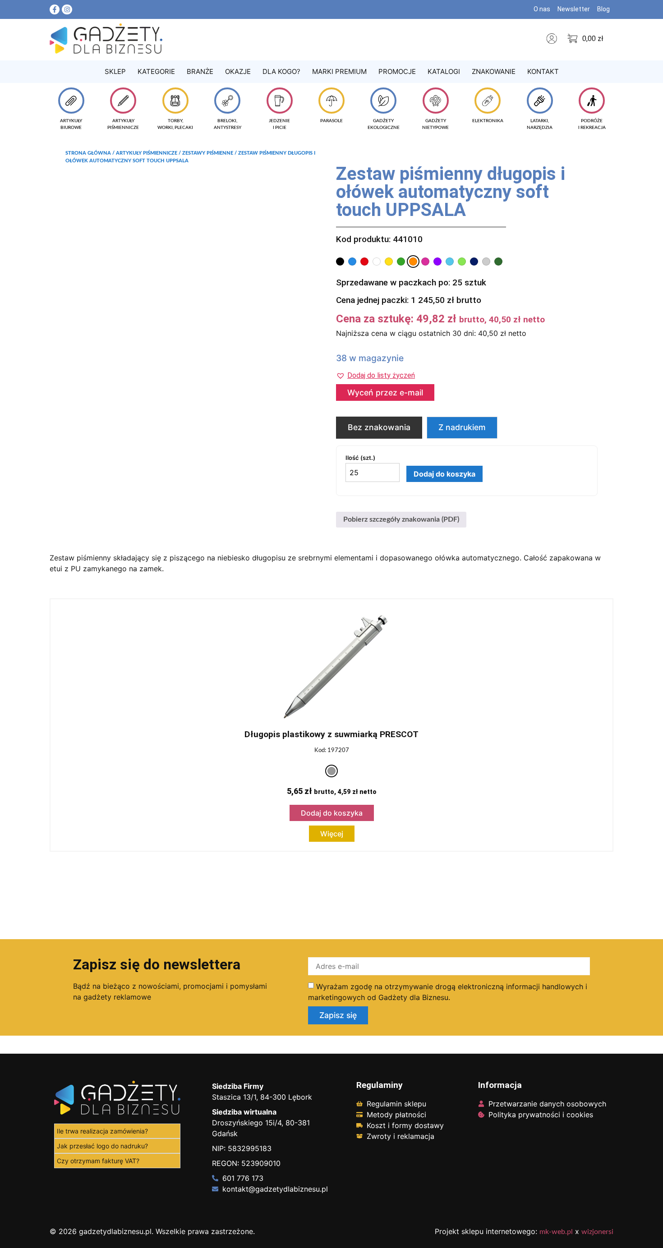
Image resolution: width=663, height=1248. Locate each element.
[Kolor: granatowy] (474, 261)
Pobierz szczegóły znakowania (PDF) (401, 519)
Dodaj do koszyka (444, 473)
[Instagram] (67, 9)
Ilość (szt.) (360, 458)
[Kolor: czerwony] (364, 261)
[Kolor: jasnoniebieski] (450, 261)
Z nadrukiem (462, 427)
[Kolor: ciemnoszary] (486, 261)
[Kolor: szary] (331, 771)
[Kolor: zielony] (401, 261)
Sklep (115, 71)
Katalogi (444, 71)
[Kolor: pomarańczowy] (413, 261)
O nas (542, 9)
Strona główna (88, 153)
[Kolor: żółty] (389, 261)
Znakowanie (494, 71)
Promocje (397, 71)
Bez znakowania (379, 427)
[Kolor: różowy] (425, 261)
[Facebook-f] (55, 9)
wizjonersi (597, 1231)
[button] (375, 375)
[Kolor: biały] (377, 261)
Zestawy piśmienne (207, 153)
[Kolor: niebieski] (352, 261)
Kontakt (543, 71)
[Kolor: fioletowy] (437, 261)
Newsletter (573, 9)
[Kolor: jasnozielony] (462, 261)
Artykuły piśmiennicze (146, 153)
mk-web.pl (556, 1231)
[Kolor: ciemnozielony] (498, 261)
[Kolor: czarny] (340, 261)
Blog (603, 9)
